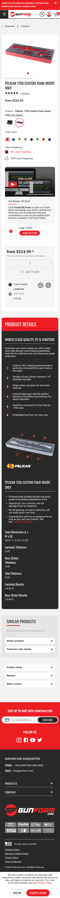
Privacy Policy (11, 857)
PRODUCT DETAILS (12, 332)
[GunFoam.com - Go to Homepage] (20, 14)
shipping (41, 256)
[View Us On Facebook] (25, 741)
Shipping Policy (12, 850)
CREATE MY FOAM (29, 233)
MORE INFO (8, 475)
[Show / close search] (42, 14)
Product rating (14, 667)
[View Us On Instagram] (19, 741)
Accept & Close (38, 893)
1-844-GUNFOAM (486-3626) (28, 765)
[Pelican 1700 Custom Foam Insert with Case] (9, 122)
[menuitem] (43, 14)
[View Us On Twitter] (39, 741)
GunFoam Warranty (22, 522)
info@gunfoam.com (23, 771)
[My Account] (49, 14)
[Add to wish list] (40, 285)
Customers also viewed (19, 649)
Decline (17, 893)
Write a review (14, 684)
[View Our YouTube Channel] (32, 741)
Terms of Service (13, 861)
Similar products (15, 641)
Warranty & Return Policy (17, 853)
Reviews (11, 675)
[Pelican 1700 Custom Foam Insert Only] (19, 122)
